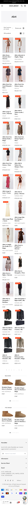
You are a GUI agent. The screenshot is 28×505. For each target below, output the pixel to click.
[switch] (24, 503)
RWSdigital (16, 486)
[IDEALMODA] (14, 5)
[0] (17, 502)
